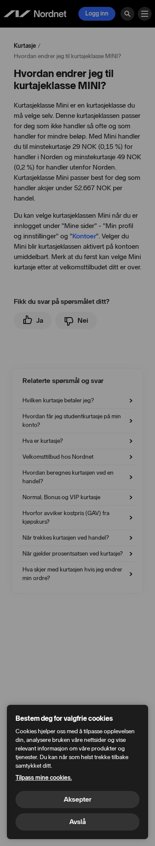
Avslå (77, 822)
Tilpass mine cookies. (44, 777)
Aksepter (77, 799)
